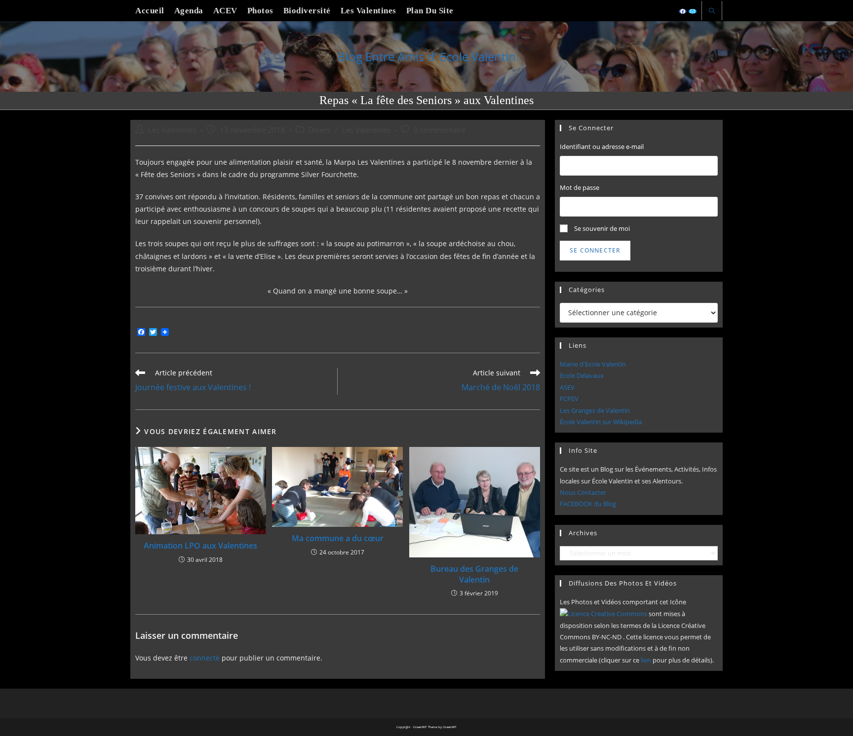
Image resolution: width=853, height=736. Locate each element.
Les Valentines (172, 130)
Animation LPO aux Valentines (200, 545)
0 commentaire (439, 130)
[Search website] (712, 11)
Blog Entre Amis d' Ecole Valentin (427, 56)
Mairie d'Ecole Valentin (593, 364)
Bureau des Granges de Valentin (474, 574)
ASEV (567, 387)
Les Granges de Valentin (595, 410)
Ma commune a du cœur (338, 538)
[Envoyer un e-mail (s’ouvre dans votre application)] (693, 11)
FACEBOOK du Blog (588, 503)
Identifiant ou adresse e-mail (602, 146)
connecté (205, 657)
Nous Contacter (583, 492)
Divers (319, 130)
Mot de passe (579, 187)
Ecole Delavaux (582, 375)
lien (646, 660)
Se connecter (595, 250)
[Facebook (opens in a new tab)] (683, 11)
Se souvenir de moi (602, 228)
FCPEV (569, 398)
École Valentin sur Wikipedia (601, 421)
